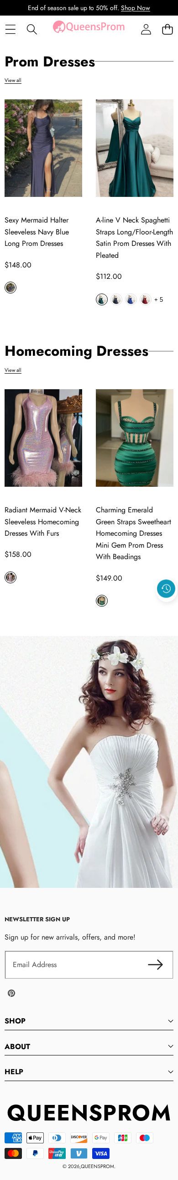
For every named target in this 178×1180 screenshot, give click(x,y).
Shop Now (135, 7)
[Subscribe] (155, 965)
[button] (167, 29)
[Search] (31, 29)
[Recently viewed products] (166, 588)
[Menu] (10, 29)
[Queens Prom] (88, 29)
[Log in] (146, 29)
